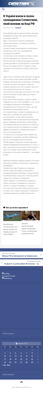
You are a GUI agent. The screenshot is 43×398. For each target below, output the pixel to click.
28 (26, 362)
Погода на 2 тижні (8, 276)
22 (32, 359)
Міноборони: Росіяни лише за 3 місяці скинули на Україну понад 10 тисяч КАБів (10, 229)
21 (26, 359)
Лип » (9, 365)
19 (15, 359)
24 (5, 362)
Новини (18, 28)
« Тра (4, 365)
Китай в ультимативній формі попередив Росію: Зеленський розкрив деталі (29, 229)
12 (15, 356)
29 (32, 362)
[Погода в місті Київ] (21, 273)
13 (21, 356)
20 (21, 359)
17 (5, 359)
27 (21, 362)
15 (32, 356)
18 (10, 359)
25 (10, 362)
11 (10, 356)
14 (26, 356)
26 (15, 362)
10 (5, 356)
